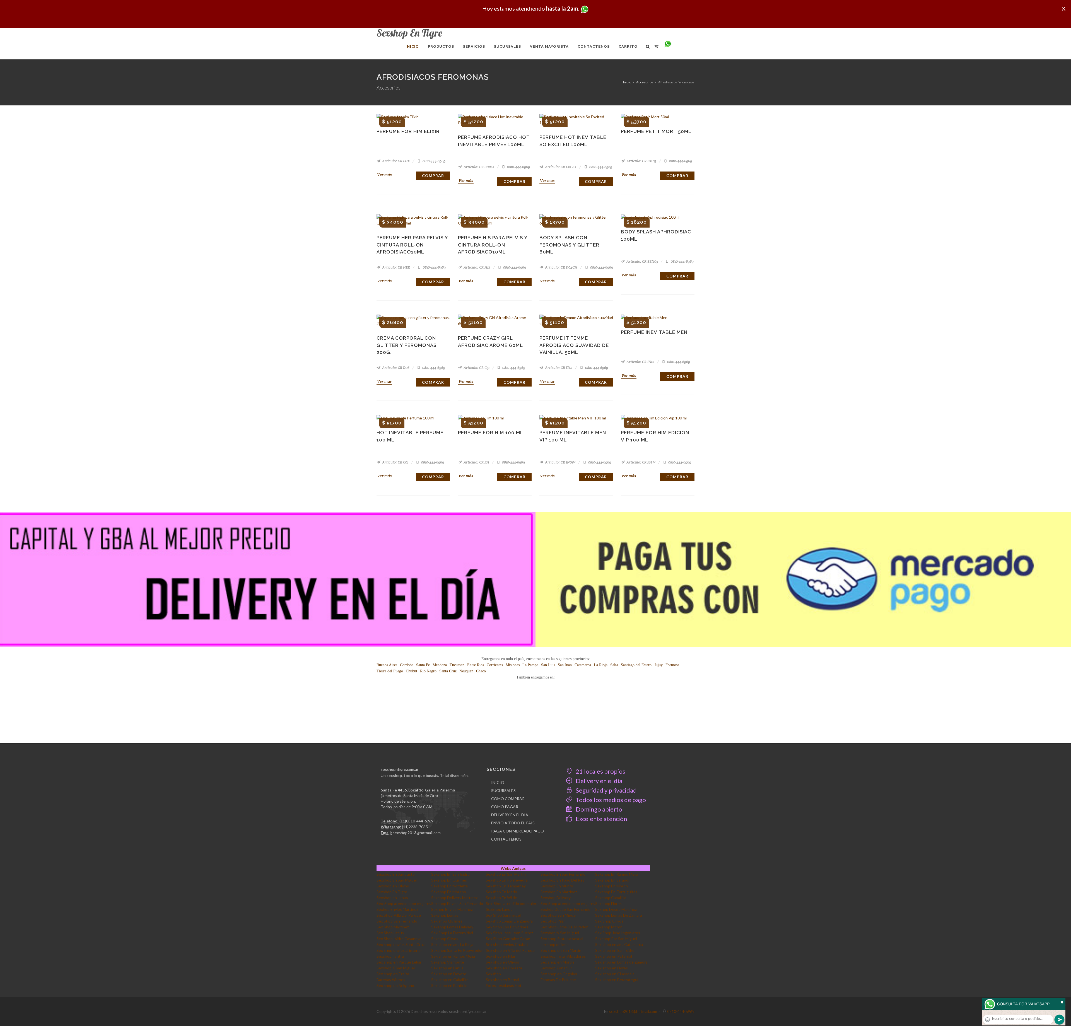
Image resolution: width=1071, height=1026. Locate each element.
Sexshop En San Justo (396, 874)
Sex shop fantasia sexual (562, 938)
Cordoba (406, 665)
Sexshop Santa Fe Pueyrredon (457, 950)
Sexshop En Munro (557, 885)
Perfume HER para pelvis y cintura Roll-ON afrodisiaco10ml (412, 245)
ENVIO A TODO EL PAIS (513, 822)
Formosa (672, 665)
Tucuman (457, 665)
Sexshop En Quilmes (449, 880)
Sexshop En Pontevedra (507, 880)
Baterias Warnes (391, 979)
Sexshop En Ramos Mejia (616, 874)
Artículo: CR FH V (640, 462)
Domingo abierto (598, 809)
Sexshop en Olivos (393, 885)
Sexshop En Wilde (501, 897)
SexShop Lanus (499, 909)
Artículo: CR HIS (476, 267)
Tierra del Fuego (390, 671)
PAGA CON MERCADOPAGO (517, 831)
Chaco (481, 671)
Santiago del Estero (636, 665)
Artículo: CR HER (395, 267)
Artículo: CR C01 (394, 462)
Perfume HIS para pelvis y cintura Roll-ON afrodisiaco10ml (492, 245)
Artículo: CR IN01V (559, 462)
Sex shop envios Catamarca (619, 944)
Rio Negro (428, 671)
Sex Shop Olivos (609, 921)
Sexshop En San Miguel (397, 880)
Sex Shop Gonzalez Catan (508, 938)
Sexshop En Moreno (448, 891)
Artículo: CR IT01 (558, 367)
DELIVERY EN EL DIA (509, 814)
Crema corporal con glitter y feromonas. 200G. (407, 345)
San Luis (548, 665)
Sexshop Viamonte (447, 962)
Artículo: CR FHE (395, 161)
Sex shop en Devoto (448, 973)
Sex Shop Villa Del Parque (399, 915)
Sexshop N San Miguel (560, 932)
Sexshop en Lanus (392, 897)
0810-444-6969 (433, 161)
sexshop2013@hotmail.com (417, 832)
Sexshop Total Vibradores (563, 956)
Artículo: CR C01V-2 (560, 167)
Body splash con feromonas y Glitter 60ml (569, 245)
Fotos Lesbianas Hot (504, 985)
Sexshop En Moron (611, 885)
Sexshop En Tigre (392, 891)
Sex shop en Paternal (613, 956)
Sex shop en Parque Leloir (399, 962)
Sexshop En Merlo (501, 891)
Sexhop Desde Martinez (616, 909)
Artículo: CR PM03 (641, 161)
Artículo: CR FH (476, 462)
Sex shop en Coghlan (559, 973)
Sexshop (493, 973)
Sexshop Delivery (556, 897)
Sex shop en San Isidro (615, 950)
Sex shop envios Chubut (507, 944)
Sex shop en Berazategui (616, 979)
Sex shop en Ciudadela (615, 973)
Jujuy (658, 665)
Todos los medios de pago (610, 799)
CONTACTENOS (506, 839)
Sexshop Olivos (444, 938)
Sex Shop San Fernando (397, 921)
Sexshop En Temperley (506, 885)
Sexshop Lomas (444, 915)
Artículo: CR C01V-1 (478, 167)
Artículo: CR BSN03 (642, 261)
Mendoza (440, 665)
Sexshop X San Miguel (396, 967)
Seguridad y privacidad (606, 790)
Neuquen (466, 671)
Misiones (513, 665)
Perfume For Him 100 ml (490, 432)
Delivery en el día (598, 780)
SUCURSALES (503, 790)
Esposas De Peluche (558, 979)
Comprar (433, 175)
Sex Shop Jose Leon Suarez (509, 932)
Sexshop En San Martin (506, 874)
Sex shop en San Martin (561, 950)
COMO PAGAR (504, 806)
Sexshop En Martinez (559, 891)
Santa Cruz (448, 671)
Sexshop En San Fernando (563, 874)
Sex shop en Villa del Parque (510, 950)
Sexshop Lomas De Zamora (618, 915)
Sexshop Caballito (610, 897)
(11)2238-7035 (415, 826)
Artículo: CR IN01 (640, 361)
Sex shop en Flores (611, 967)
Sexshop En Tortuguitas (616, 891)
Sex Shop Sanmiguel (503, 915)
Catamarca (583, 665)
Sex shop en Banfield (449, 985)
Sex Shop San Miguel (558, 915)
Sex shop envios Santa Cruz (400, 944)
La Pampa (530, 665)
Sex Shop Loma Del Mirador (564, 926)
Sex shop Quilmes (446, 921)
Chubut (411, 671)
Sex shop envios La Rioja (452, 944)
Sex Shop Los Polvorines (507, 926)
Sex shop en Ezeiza (393, 973)
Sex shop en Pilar (500, 956)
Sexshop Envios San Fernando (457, 903)
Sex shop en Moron (557, 962)
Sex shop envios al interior (399, 950)
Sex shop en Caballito (450, 979)
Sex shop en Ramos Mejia (453, 956)
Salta (614, 665)
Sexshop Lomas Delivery (452, 926)
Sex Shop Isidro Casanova (399, 938)
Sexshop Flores (608, 903)
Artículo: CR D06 (395, 367)
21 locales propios (600, 771)
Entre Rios (475, 665)
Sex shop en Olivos (502, 962)
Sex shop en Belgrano (395, 985)
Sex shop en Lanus (447, 967)
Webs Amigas (513, 868)
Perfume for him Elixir (408, 131)
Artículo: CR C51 (476, 367)
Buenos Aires (387, 665)
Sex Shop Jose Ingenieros (617, 932)
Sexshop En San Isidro (450, 874)
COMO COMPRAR (508, 798)
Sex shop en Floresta (504, 967)
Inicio (627, 82)
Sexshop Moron (609, 926)
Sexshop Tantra (390, 956)
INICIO (497, 782)
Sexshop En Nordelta (449, 885)
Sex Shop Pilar (553, 921)
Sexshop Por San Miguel (616, 938)
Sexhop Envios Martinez (397, 909)
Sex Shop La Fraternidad (452, 932)
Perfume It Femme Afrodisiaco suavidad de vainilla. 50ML (574, 345)
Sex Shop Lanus (390, 932)
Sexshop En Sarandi (612, 880)
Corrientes (495, 665)
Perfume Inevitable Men (654, 332)
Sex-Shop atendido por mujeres (404, 903)
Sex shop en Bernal (502, 979)
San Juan (565, 665)
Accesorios (644, 82)
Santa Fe (423, 665)
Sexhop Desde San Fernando (565, 909)
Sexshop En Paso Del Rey (563, 880)
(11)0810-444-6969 (416, 821)
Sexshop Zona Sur (556, 967)
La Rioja (600, 665)
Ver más (384, 174)
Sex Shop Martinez (393, 926)
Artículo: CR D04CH (560, 267)
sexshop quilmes (555, 944)
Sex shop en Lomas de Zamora (621, 962)
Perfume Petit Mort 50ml (656, 131)
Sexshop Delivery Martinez (454, 897)
